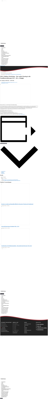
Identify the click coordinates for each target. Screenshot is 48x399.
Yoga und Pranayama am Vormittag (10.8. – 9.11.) (10, 226)
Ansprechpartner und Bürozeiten (5, 331)
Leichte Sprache (4, 394)
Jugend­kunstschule (5, 53)
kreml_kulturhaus (40, 324)
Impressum (25, 331)
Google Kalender (3, 171)
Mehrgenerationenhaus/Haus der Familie (12, 180)
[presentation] (15, 202)
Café (2, 48)
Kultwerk (3, 54)
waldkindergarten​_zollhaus (42, 327)
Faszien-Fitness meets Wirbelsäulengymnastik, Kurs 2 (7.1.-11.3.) (9, 82)
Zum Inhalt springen (2, 65)
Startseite (3, 47)
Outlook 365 (2, 172)
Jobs (24, 326)
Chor (2, 57)
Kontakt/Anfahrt (4, 59)
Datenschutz (25, 332)
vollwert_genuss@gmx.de (22, 114)
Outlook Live (3, 173)
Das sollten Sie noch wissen (27, 323)
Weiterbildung (18, 180)
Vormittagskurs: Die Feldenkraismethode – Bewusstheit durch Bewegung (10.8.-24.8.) (16, 245)
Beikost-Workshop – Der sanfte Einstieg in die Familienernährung (10, 179)
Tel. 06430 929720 (15, 332)
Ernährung (5, 180)
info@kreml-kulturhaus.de (4, 330)
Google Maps (3, 327)
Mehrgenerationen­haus (6, 55)
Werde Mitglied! (4, 393)
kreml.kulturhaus (40, 329)
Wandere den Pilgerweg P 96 (27, 330)
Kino (2, 297)
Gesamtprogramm (4, 58)
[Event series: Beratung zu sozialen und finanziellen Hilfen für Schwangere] (9, 205)
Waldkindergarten (5, 56)
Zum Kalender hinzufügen (3, 143)
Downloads (25, 327)
